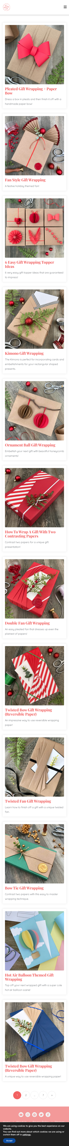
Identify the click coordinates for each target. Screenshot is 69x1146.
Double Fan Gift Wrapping (27, 622)
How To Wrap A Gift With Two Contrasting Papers (30, 533)
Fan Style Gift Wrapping (25, 179)
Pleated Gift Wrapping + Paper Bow (31, 90)
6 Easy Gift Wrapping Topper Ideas (29, 264)
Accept (9, 1140)
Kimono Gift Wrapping (24, 353)
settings (26, 1134)
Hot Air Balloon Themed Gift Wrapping (29, 977)
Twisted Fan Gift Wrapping (28, 801)
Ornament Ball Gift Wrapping (30, 444)
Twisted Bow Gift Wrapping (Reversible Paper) (28, 712)
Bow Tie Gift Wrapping (24, 887)
